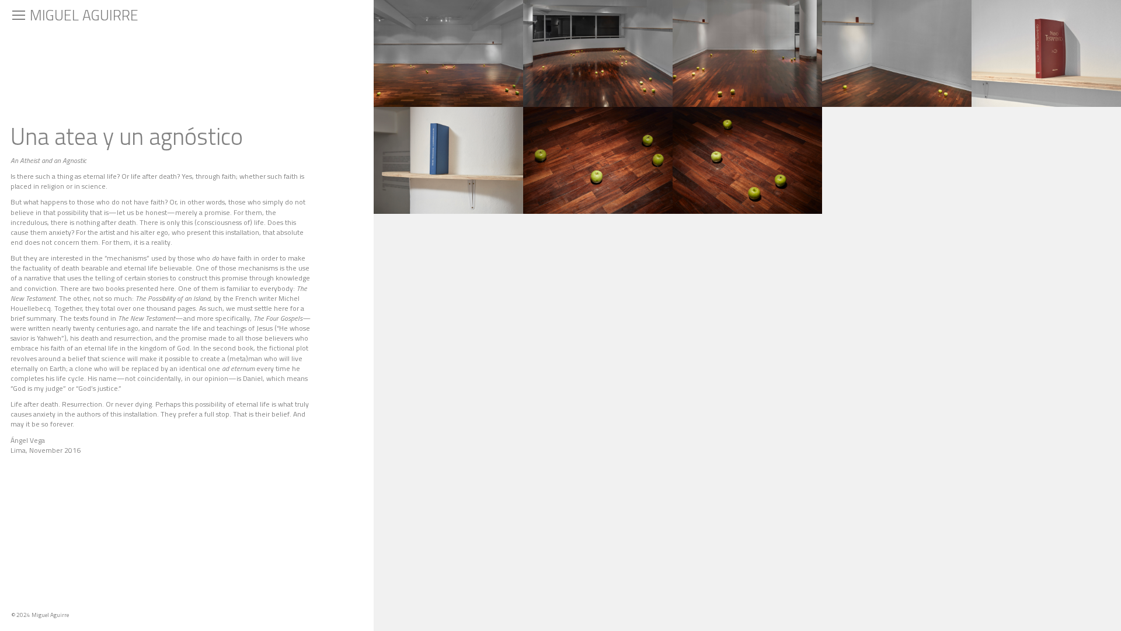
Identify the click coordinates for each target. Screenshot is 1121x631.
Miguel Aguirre (84, 15)
